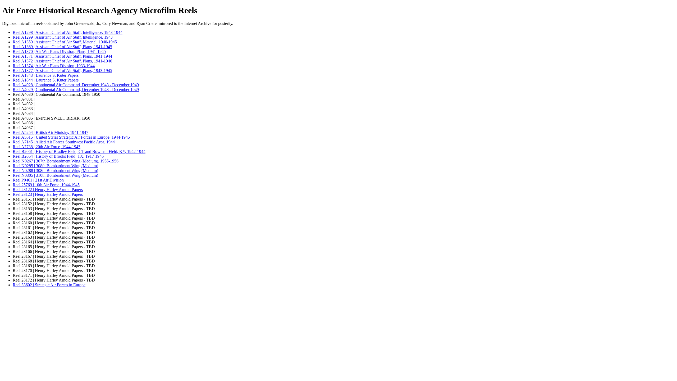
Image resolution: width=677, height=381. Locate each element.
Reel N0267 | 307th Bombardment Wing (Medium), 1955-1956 (65, 161)
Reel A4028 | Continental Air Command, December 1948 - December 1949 (76, 85)
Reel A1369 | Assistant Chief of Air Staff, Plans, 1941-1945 (62, 46)
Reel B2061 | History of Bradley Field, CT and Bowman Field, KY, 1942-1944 (79, 151)
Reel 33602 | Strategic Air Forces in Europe (49, 285)
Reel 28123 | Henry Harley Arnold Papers (48, 194)
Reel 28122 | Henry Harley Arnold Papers (48, 189)
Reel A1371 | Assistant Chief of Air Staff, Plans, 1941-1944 (62, 56)
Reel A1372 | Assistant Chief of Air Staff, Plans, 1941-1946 (62, 61)
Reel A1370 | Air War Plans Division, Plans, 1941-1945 (59, 51)
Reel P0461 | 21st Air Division (38, 180)
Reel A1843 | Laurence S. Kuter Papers (46, 75)
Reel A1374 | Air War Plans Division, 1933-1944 (54, 66)
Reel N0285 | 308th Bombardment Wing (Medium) (55, 166)
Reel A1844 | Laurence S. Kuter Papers (46, 80)
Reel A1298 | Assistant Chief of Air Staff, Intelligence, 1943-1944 (67, 32)
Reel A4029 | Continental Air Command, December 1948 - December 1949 (76, 89)
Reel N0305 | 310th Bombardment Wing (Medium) (55, 175)
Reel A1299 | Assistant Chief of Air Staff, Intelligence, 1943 (63, 37)
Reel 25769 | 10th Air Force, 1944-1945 (46, 185)
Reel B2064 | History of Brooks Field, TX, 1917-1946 (58, 156)
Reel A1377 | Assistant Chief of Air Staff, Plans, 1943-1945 (62, 70)
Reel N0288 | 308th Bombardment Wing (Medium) (55, 170)
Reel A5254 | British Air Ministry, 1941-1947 (50, 132)
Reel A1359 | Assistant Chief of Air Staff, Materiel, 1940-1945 (65, 42)
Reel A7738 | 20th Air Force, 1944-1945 (46, 146)
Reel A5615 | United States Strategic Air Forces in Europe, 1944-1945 (71, 137)
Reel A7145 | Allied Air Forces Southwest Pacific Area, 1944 (64, 142)
